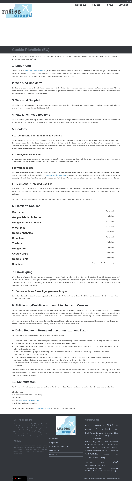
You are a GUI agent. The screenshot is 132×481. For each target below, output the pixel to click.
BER (117, 425)
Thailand (116, 458)
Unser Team (53, 439)
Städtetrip (106, 454)
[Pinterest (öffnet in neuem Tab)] (127, 1)
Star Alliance (91, 453)
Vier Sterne (88, 471)
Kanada (87, 439)
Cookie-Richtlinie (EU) (113, 478)
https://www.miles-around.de (35, 71)
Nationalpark (114, 442)
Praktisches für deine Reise (59, 447)
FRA (116, 429)
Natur (87, 444)
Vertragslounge (113, 468)
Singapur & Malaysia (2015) (96, 450)
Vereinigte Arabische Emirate (93, 468)
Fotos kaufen (54, 451)
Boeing (88, 429)
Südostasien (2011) (95, 457)
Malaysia (88, 442)
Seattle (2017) (94, 447)
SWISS (116, 454)
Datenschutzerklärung (98, 478)
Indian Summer (89, 436)
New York (93, 444)
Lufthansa (97, 439)
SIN (108, 447)
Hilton (116, 433)
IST (111, 436)
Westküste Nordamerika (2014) (104, 471)
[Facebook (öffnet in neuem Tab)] (124, 1)
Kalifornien (116, 436)
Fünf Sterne (90, 433)
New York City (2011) (113, 444)
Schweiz (87, 447)
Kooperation (53, 443)
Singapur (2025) (114, 450)
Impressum (87, 478)
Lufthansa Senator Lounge (111, 439)
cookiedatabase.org (44, 408)
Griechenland (109, 433)
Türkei (102, 462)
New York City (102, 444)
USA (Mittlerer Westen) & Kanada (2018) (95, 465)
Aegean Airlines (99, 425)
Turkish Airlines (89, 462)
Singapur (114, 447)
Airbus (109, 425)
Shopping (102, 447)
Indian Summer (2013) (102, 436)
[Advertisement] (66, 32)
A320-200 (89, 425)
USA (115, 461)
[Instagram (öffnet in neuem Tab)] (130, 1)
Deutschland (103, 429)
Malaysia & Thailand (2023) (100, 442)
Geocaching (53, 454)
